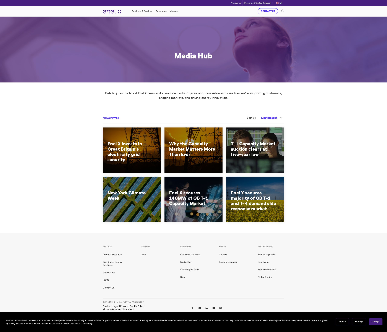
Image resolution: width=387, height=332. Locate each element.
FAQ (143, 254)
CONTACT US (268, 11)
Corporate (249, 3)
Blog (182, 277)
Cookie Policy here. (319, 320)
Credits (106, 306)
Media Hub (185, 262)
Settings (359, 321)
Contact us (108, 287)
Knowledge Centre (189, 269)
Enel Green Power (267, 269)
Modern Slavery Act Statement (118, 309)
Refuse (342, 321)
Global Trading (265, 277)
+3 (132, 214)
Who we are (109, 272)
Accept (375, 321)
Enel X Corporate (266, 254)
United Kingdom (263, 3)
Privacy (124, 306)
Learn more (237, 70)
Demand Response (112, 254)
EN (281, 3)
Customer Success (190, 254)
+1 (263, 214)
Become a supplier (228, 262)
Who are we (236, 3)
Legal (115, 306)
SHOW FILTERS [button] (111, 118)
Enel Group (263, 262)
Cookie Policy (136, 306)
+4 (131, 165)
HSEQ (106, 280)
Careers (223, 254)
